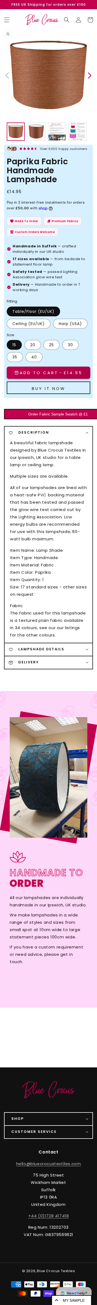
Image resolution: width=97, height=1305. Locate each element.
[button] (66, 20)
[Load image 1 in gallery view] (16, 131)
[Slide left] (7, 75)
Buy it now (48, 388)
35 (14, 357)
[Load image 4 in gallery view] (78, 131)
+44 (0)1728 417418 (48, 1216)
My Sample (74, 1300)
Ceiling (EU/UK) (28, 323)
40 (34, 357)
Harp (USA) (70, 323)
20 (32, 345)
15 (14, 345)
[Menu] (7, 20)
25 (51, 345)
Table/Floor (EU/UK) (33, 311)
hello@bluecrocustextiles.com (48, 1164)
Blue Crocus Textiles (56, 1271)
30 (70, 345)
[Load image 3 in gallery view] (57, 131)
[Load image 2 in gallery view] (36, 131)
